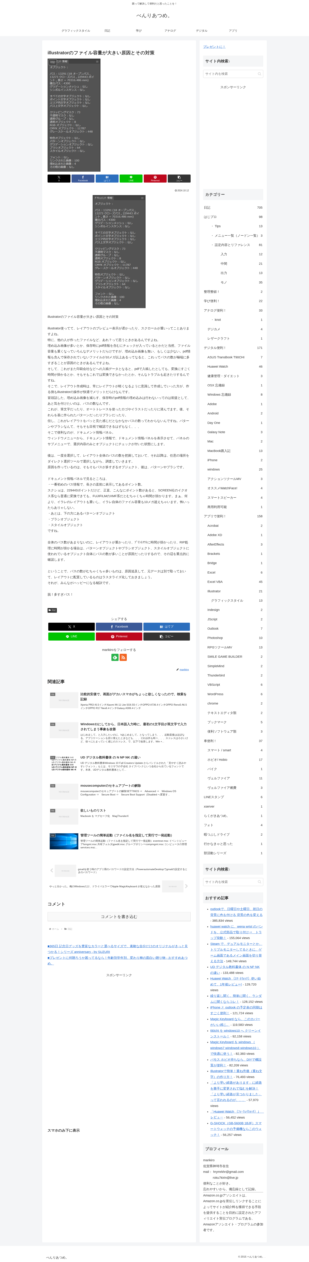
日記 (54, 610)
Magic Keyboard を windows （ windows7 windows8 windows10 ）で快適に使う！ (235, 1048)
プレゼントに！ (214, 47)
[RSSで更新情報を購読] (123, 657)
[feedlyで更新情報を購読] (115, 657)
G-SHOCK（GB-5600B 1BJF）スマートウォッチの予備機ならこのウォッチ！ (236, 1129)
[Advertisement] (89, 1003)
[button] (179, 179)
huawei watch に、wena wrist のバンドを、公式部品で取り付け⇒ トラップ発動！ (236, 932)
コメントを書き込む (119, 916)
